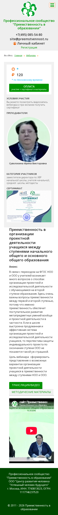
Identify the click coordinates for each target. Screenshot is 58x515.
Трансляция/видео (26, 385)
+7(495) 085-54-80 (29, 34)
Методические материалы (31, 392)
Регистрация (29, 47)
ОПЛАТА (29, 88)
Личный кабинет (30, 43)
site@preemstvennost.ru (29, 39)
